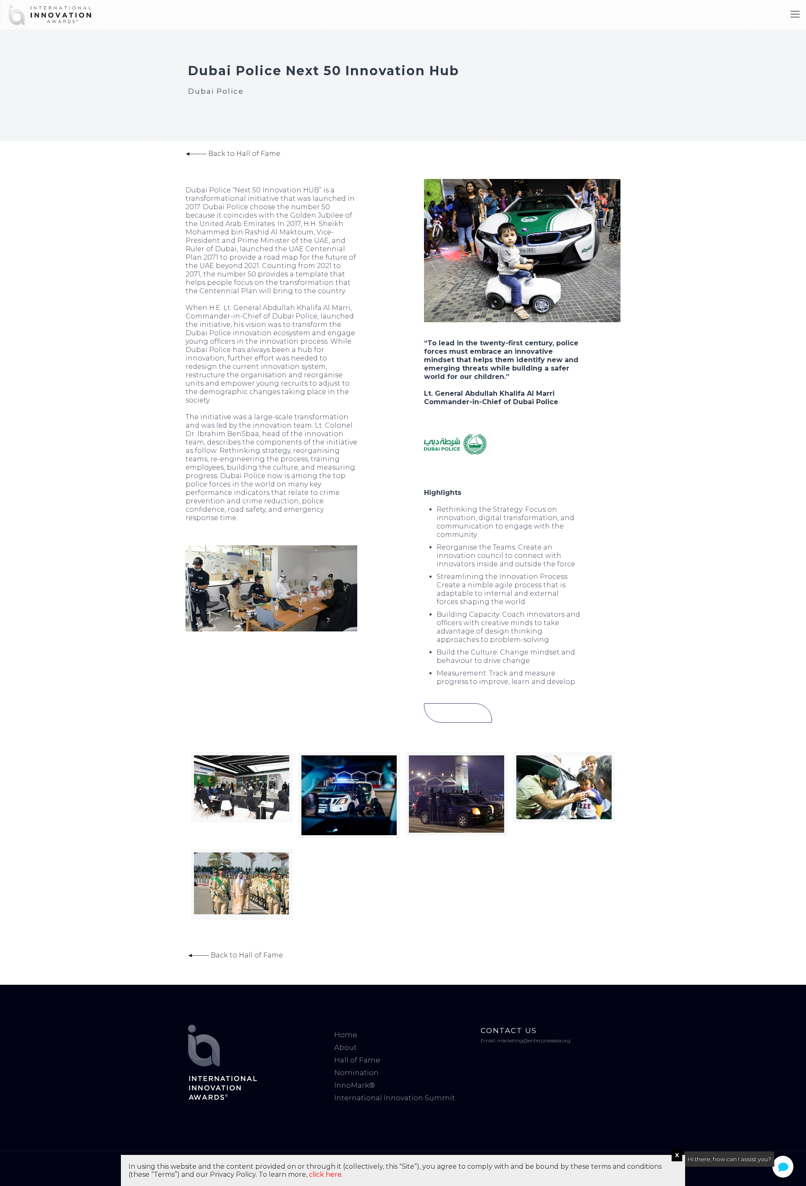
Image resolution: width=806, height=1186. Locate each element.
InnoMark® (354, 1085)
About (345, 1047)
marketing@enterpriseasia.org (533, 1040)
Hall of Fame (357, 1060)
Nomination (356, 1072)
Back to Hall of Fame (243, 154)
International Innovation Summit (394, 1098)
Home (345, 1035)
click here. (326, 1174)
